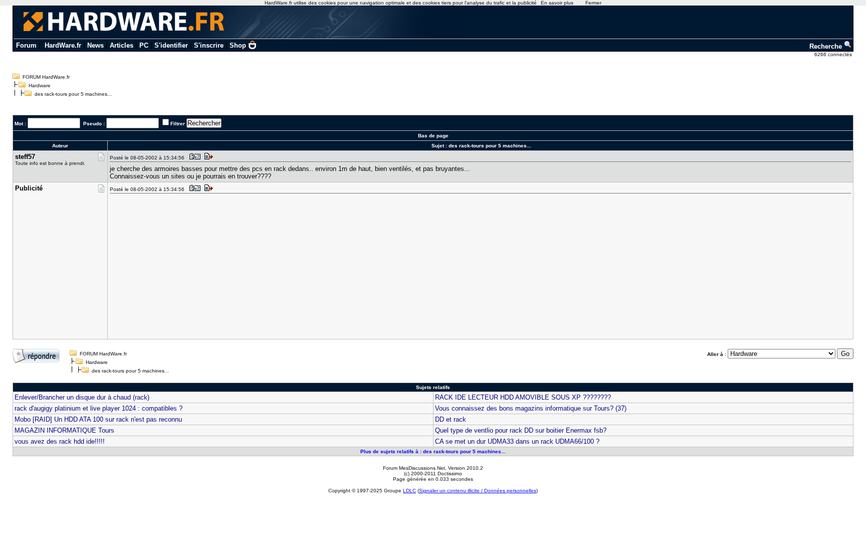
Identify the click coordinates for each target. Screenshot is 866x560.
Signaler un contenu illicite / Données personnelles (477, 490)
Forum (26, 45)
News (95, 45)
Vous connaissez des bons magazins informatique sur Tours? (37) (530, 408)
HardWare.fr (63, 45)
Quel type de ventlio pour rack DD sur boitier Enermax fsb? (520, 430)
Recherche (826, 46)
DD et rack (450, 419)
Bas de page (433, 135)
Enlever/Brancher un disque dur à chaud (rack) (82, 397)
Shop (238, 45)
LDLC (409, 490)
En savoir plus (557, 3)
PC (143, 45)
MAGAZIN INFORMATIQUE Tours (64, 430)
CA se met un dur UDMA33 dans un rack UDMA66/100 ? (517, 441)
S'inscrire (209, 45)
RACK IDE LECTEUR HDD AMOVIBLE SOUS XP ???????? (523, 397)
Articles (121, 45)
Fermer (593, 3)
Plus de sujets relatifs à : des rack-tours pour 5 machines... (433, 451)
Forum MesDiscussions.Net (414, 468)
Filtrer (177, 123)
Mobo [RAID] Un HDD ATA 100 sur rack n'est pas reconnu (98, 419)
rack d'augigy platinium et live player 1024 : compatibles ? (98, 408)
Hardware (40, 85)
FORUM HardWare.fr (46, 77)
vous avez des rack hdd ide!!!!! (60, 441)
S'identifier (171, 45)
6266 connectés (833, 54)
